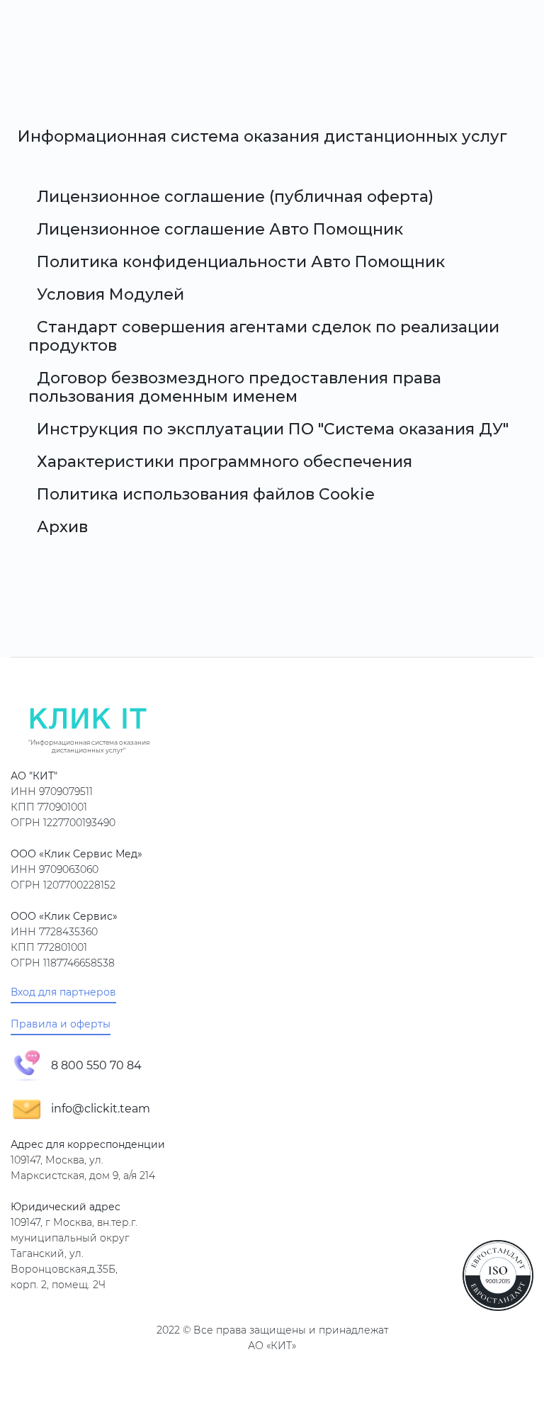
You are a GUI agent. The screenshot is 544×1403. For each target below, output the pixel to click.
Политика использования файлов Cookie (206, 494)
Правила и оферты (60, 1024)
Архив (62, 526)
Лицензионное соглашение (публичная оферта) (235, 196)
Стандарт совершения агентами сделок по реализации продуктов (263, 336)
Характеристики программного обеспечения (224, 461)
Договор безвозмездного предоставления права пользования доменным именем (234, 387)
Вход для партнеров (63, 992)
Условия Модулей (110, 294)
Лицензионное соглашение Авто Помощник (220, 229)
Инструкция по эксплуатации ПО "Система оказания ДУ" (273, 429)
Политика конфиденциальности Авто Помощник (241, 261)
